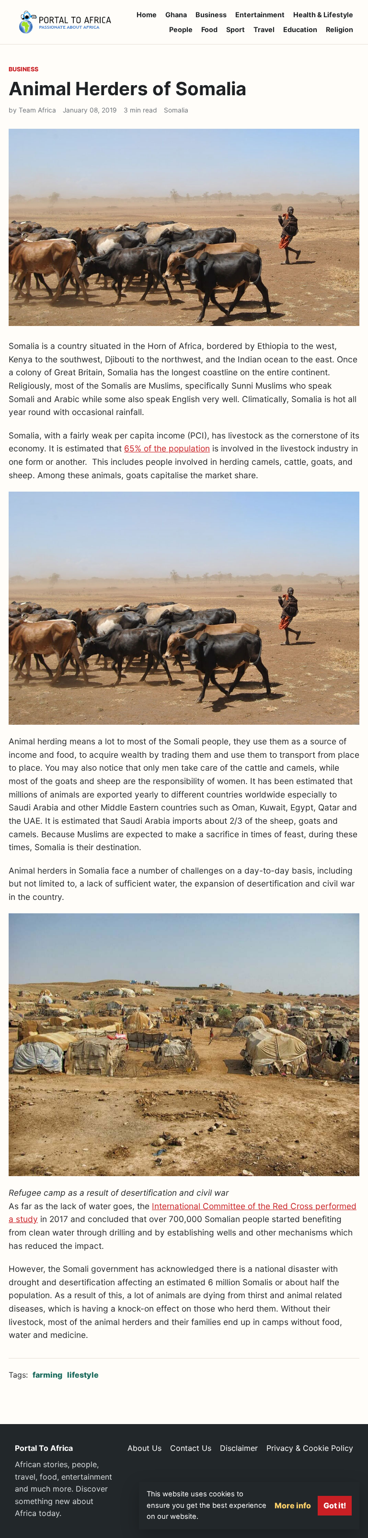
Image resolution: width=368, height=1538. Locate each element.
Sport (235, 29)
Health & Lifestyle (323, 15)
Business (211, 15)
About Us (144, 1448)
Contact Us (190, 1448)
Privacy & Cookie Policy (309, 1448)
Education (300, 29)
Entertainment (260, 15)
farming (47, 1375)
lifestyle (83, 1375)
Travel (264, 29)
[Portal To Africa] (65, 22)
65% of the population (167, 448)
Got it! (334, 1505)
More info (293, 1505)
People (181, 29)
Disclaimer (239, 1448)
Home (147, 15)
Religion (339, 29)
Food (209, 29)
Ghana (176, 15)
